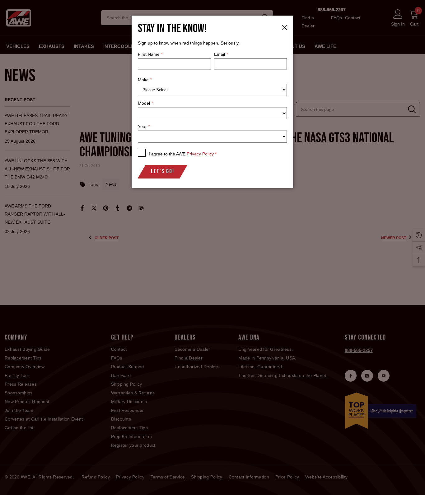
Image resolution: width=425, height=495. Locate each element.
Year (144, 126)
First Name (150, 54)
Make (145, 79)
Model (145, 103)
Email (221, 54)
